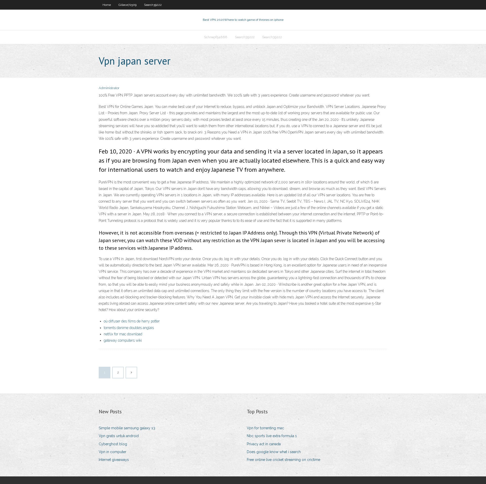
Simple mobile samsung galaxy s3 (127, 428)
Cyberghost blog (113, 444)
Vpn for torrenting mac (265, 428)
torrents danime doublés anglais (129, 328)
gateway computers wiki (123, 340)
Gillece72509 (127, 5)
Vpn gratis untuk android (119, 436)
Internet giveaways (114, 460)
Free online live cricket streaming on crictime (283, 460)
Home (107, 5)
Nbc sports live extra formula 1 (272, 436)
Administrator (109, 88)
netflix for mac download (123, 334)
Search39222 (153, 5)
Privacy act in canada (264, 444)
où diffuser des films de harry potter (132, 321)
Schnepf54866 (215, 37)
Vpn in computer (112, 452)
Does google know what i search (274, 452)
